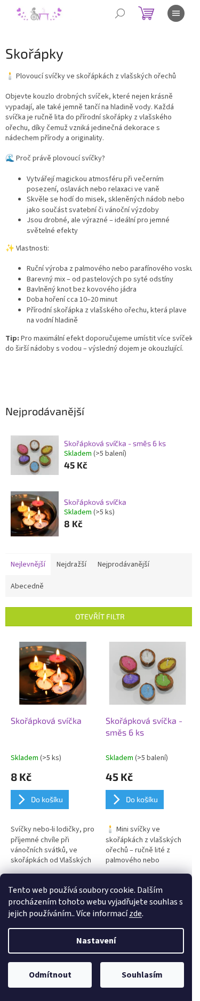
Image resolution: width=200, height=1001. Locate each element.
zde (135, 913)
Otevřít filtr (100, 616)
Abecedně (27, 586)
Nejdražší (71, 564)
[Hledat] (120, 13)
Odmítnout (50, 975)
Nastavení (96, 941)
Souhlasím (142, 975)
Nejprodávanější (123, 564)
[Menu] (176, 13)
